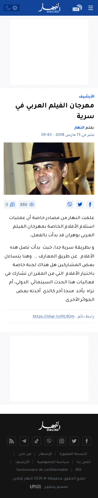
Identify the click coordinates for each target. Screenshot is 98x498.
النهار (79, 128)
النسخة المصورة (73, 454)
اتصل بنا (84, 462)
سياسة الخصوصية (53, 462)
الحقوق (70, 479)
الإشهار (45, 454)
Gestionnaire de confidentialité (42, 470)
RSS (79, 470)
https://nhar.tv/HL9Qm (53, 317)
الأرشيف (86, 97)
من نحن (25, 454)
